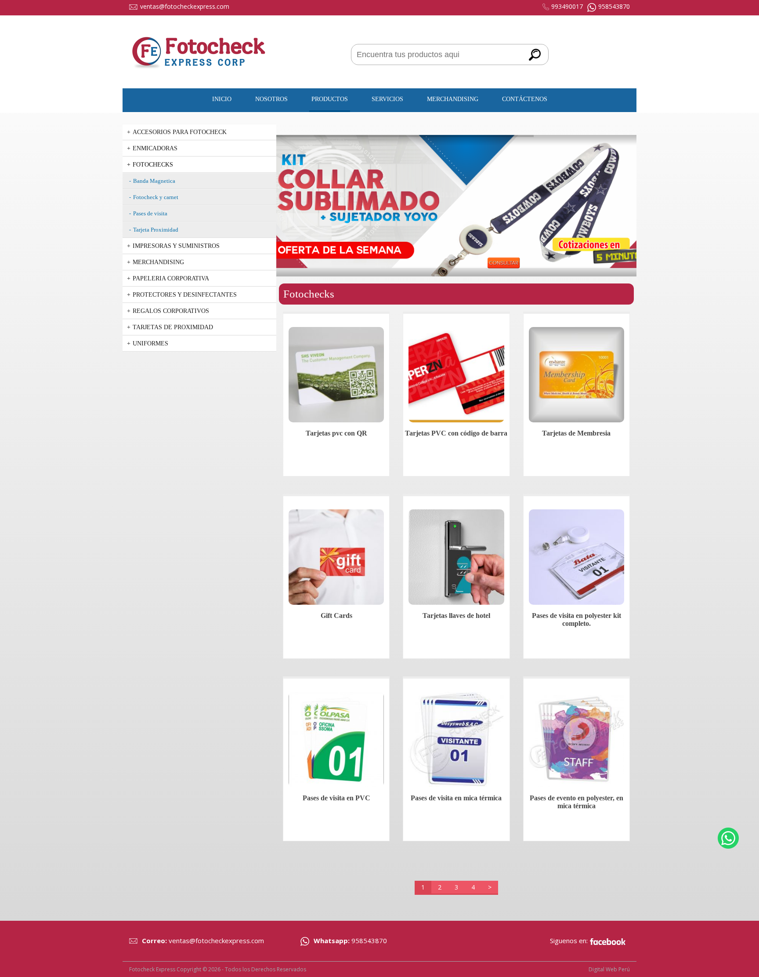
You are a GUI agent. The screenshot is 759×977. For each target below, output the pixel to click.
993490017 (567, 6)
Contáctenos (524, 99)
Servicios (387, 99)
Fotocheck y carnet (155, 197)
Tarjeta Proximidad (155, 229)
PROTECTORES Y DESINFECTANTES (185, 294)
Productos (329, 99)
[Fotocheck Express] (199, 77)
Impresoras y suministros (176, 246)
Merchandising (452, 99)
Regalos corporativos (171, 311)
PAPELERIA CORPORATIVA (171, 278)
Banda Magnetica (154, 181)
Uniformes (150, 343)
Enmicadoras (155, 148)
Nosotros (271, 99)
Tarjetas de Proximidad (173, 327)
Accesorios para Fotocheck (180, 132)
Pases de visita (150, 213)
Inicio (221, 99)
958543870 (614, 6)
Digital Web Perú (609, 969)
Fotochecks (153, 164)
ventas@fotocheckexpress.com (184, 6)
